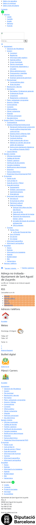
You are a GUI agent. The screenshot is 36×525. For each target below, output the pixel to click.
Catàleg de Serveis (10, 424)
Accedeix (4, 321)
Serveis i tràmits (11, 268)
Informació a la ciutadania (13, 469)
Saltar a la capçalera (10, 1)
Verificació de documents (13, 429)
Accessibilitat (8, 494)
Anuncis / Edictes (10, 402)
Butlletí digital (9, 474)
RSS (5, 476)
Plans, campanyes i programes (14, 400)
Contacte (4, 9)
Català (9, 17)
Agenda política (9, 298)
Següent (10, 350)
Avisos (6, 301)
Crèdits (6, 485)
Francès (9, 26)
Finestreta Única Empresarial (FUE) (16, 440)
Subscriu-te (5, 367)
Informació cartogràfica (12, 460)
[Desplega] (18, 268)
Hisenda (7, 413)
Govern (6, 391)
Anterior (4, 350)
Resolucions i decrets (11, 395)
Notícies (7, 303)
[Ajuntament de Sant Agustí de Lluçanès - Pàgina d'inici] (12, 36)
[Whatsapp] (2, 12)
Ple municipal (8, 393)
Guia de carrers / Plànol (12, 449)
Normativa (7, 398)
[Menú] (2, 44)
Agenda (6, 296)
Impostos (7, 436)
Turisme (7, 456)
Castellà (9, 19)
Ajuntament (5, 386)
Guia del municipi (10, 451)
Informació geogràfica (12, 458)
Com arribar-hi (9, 447)
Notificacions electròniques (13, 433)
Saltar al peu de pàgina (11, 6)
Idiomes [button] (7, 15)
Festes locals (8, 445)
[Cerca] (25, 41)
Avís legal (7, 492)
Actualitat (4, 463)
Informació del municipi (12, 454)
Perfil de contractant (11, 416)
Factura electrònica (10, 438)
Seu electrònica (9, 418)
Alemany (10, 23)
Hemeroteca (8, 478)
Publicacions (8, 305)
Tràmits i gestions (28, 268)
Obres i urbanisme (10, 411)
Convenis (7, 407)
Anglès (9, 21)
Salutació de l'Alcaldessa (12, 389)
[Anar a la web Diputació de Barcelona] (18, 519)
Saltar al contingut (9, 3)
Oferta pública (9, 409)
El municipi (5, 442)
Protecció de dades (10, 489)
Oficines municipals (11, 422)
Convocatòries (9, 404)
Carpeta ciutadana (10, 431)
